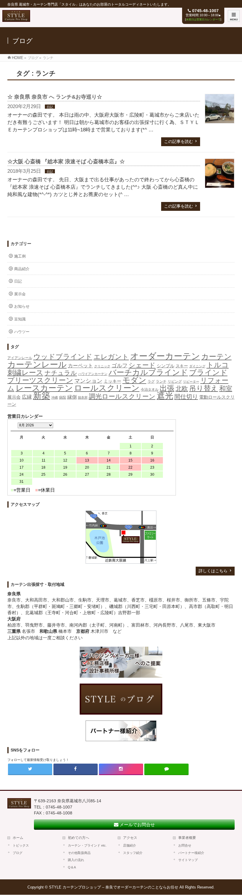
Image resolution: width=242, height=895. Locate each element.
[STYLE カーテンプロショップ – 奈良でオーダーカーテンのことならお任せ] (16, 19)
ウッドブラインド (62, 357)
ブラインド (208, 372)
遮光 (165, 395)
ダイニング (197, 366)
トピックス (21, 845)
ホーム (18, 838)
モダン (134, 380)
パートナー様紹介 (191, 853)
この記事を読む (178, 141)
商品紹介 (22, 269)
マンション (88, 381)
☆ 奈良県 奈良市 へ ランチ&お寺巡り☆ (54, 97)
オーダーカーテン (165, 356)
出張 (167, 388)
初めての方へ (78, 838)
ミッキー (112, 381)
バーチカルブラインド (148, 372)
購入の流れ (76, 860)
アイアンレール (19, 358)
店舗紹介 (129, 845)
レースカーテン (44, 388)
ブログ (17, 853)
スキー (182, 365)
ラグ (151, 381)
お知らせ (22, 306)
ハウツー (22, 332)
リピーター (191, 381)
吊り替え (203, 388)
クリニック (102, 366)
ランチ (161, 381)
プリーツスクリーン (40, 380)
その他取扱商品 (79, 853)
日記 (50, 107)
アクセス (130, 838)
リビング (175, 381)
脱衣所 (83, 397)
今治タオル (149, 389)
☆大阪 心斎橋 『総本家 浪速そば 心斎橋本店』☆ (66, 161)
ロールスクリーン (107, 387)
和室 (225, 388)
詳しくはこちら (213, 570)
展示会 (20, 294)
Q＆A (72, 867)
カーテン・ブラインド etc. (87, 845)
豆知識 (20, 319)
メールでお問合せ (136, 824)
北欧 (182, 388)
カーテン (216, 356)
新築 (41, 395)
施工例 (20, 256)
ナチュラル (61, 372)
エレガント (111, 357)
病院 (62, 397)
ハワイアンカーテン (92, 374)
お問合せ (184, 845)
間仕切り (186, 396)
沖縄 (54, 397)
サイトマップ (188, 860)
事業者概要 (187, 838)
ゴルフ (119, 365)
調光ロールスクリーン (122, 396)
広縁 (27, 397)
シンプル (165, 365)
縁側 (72, 397)
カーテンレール (37, 364)
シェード (142, 365)
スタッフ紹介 (133, 853)
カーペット (80, 366)
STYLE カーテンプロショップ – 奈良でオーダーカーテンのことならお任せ (113, 887)
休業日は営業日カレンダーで (203, 19)
